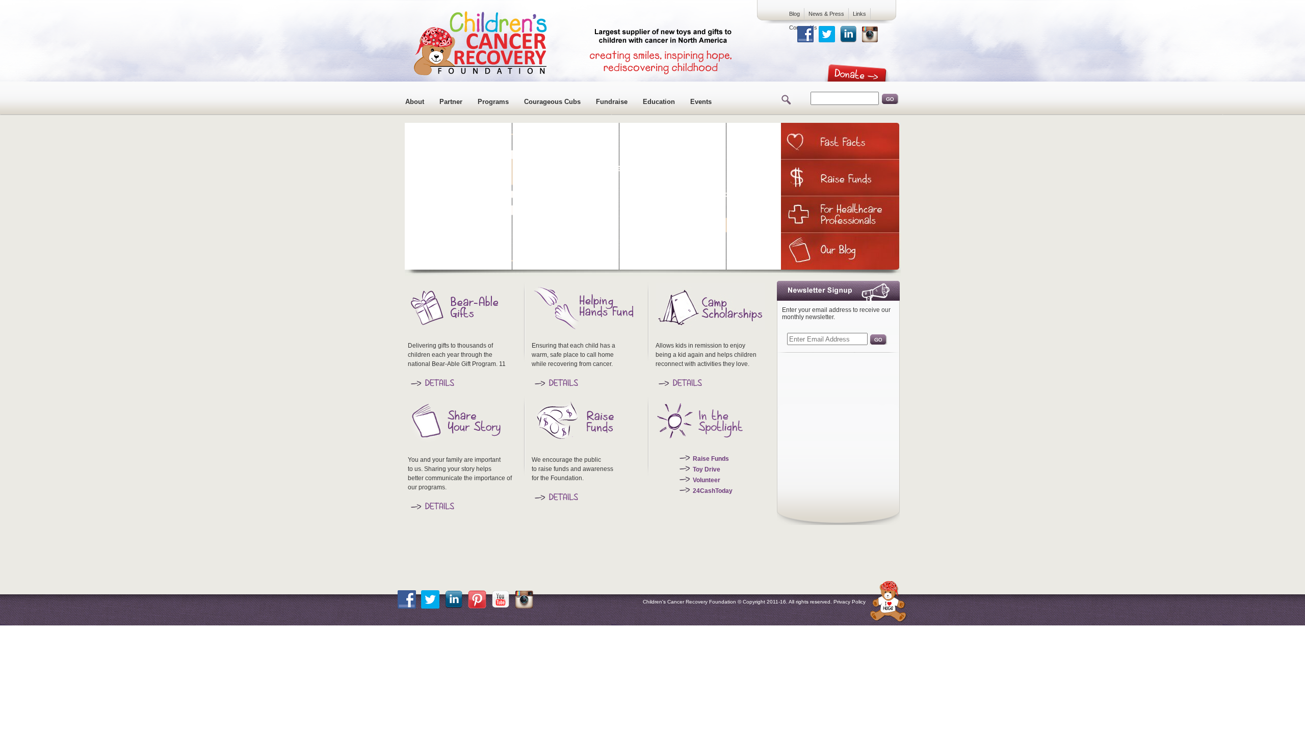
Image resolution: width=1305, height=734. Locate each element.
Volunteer (706, 480)
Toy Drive (706, 469)
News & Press (826, 14)
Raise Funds (711, 458)
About (414, 102)
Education (659, 102)
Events (701, 102)
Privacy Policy (849, 602)
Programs (493, 102)
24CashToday (713, 490)
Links (859, 14)
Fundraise (612, 102)
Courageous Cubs (552, 102)
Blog (794, 14)
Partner (450, 102)
